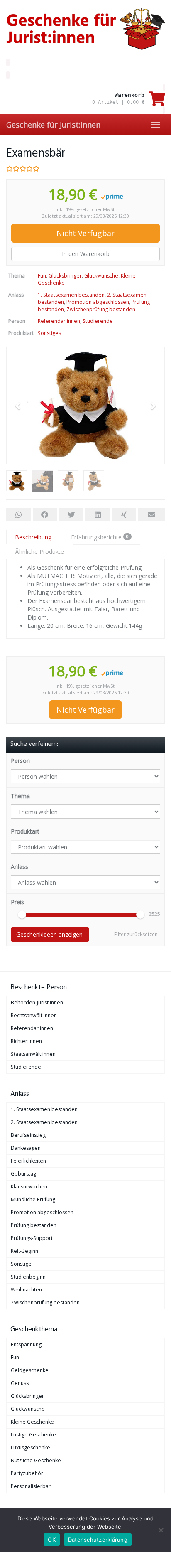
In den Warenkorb (86, 254)
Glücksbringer (65, 275)
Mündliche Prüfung (33, 1199)
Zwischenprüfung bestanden (100, 309)
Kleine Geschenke (32, 1421)
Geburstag (23, 1173)
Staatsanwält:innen (33, 1054)
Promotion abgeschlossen (97, 301)
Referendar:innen (59, 321)
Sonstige (21, 1263)
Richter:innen (26, 1041)
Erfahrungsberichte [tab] (100, 537)
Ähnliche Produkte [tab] (39, 552)
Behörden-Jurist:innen (37, 1002)
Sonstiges (49, 333)
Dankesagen (26, 1147)
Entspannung (26, 1344)
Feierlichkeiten (28, 1160)
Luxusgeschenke (30, 1447)
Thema (20, 796)
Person (20, 761)
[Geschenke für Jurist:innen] (85, 29)
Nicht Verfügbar (85, 233)
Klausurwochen (29, 1186)
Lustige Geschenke (33, 1434)
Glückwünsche (101, 275)
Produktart (25, 831)
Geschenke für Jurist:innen (53, 125)
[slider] (22, 914)
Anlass (19, 867)
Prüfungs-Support (32, 1238)
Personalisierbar (31, 1486)
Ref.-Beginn (24, 1250)
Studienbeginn (28, 1276)
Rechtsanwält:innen (34, 1015)
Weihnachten (26, 1289)
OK (52, 1539)
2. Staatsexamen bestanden (44, 1122)
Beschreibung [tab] (33, 537)
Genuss (20, 1383)
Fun (42, 275)
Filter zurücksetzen (136, 934)
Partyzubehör (27, 1473)
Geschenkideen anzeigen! (50, 934)
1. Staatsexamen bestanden (71, 294)
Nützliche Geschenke (36, 1460)
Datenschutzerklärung (97, 1539)
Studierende (98, 321)
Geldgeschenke (30, 1370)
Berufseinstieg (28, 1135)
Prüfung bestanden (33, 1225)
